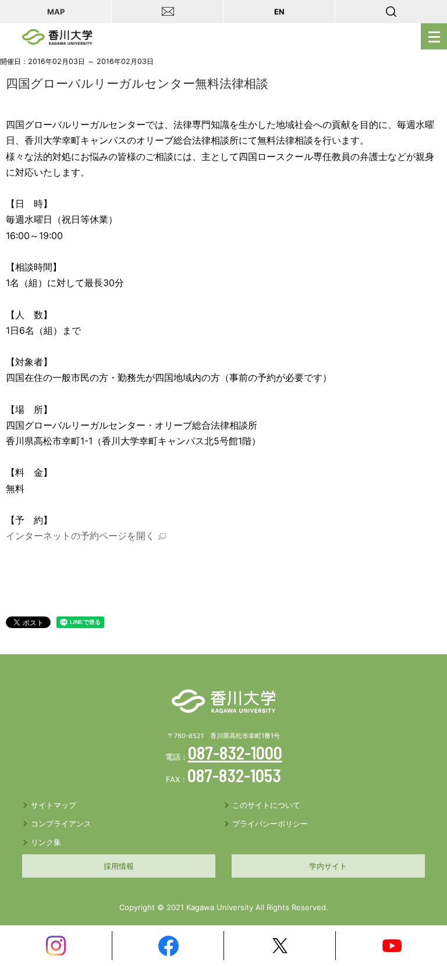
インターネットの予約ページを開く (80, 535)
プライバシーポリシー (270, 823)
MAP (56, 11)
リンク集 (46, 842)
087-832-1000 (235, 752)
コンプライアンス (61, 823)
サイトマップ (53, 805)
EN (279, 11)
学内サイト (328, 866)
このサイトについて (266, 805)
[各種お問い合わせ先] (168, 11)
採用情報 (119, 866)
